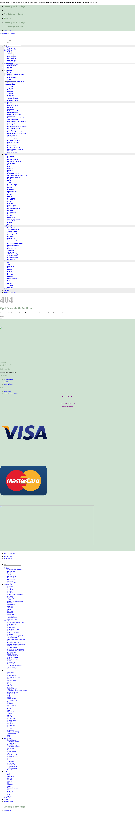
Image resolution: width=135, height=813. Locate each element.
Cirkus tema (10, 679)
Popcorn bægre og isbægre (15, 594)
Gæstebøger (10, 616)
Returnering (7, 382)
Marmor (9, 735)
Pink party (10, 703)
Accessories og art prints (14, 665)
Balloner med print (12, 659)
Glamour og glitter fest (13, 677)
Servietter (10, 596)
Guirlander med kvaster (14, 642)
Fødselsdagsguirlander (13, 632)
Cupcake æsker (11, 579)
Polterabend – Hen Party (14, 755)
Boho (9, 674)
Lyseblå (9, 779)
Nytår (9, 758)
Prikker (9, 702)
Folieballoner (11, 634)
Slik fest (9, 728)
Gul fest (9, 793)
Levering (6, 381)
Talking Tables (11, 733)
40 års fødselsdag (12, 768)
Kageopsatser (11, 581)
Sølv (8, 775)
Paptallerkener (11, 586)
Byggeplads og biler (13, 689)
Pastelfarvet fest (11, 675)
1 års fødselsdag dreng (13, 746)
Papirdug (10, 611)
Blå (8, 783)
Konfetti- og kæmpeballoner (15, 649)
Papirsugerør (11, 604)
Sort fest (9, 794)
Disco (9, 695)
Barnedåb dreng (12, 745)
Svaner (9, 715)
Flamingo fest (11, 725)
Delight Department (13, 722)
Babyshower (11, 750)
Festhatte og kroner (12, 646)
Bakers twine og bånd (13, 664)
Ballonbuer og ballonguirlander (16, 639)
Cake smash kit (11, 669)
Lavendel (10, 784)
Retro (9, 736)
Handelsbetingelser (8, 379)
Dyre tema (10, 687)
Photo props (10, 641)
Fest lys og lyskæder (13, 657)
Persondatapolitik (8, 384)
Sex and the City (12, 700)
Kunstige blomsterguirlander (15, 636)
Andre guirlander (12, 647)
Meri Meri (10, 717)
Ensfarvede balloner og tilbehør (16, 644)
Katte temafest (11, 705)
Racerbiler (10, 723)
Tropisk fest (10, 713)
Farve (5, 771)
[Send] (8, 42)
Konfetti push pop (12, 631)
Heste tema (10, 730)
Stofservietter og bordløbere (15, 601)
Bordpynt (10, 588)
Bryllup (6, 799)
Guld (8, 773)
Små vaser (10, 612)
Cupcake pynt (11, 571)
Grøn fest (10, 791)
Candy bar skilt (11, 583)
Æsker (9, 599)
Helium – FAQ (8, 556)
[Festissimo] (7, 33)
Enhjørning (10, 672)
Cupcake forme (11, 576)
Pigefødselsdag (11, 751)
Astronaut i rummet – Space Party (17, 690)
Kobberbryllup (11, 760)
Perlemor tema (11, 720)
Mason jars (10, 614)
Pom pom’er (11, 627)
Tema (5, 670)
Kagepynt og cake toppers (14, 569)
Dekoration (7, 621)
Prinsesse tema (11, 698)
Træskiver (10, 607)
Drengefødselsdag (12, 756)
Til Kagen (6, 568)
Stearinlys (10, 603)
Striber (9, 697)
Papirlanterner (11, 662)
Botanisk (9, 685)
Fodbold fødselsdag (13, 732)
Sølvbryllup (10, 761)
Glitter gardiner (11, 652)
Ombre (9, 708)
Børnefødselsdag (8, 801)
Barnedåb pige (11, 740)
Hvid (8, 789)
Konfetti (9, 626)
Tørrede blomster (12, 617)
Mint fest (9, 781)
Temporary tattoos (12, 655)
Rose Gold (10, 776)
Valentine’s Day (12, 743)
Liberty (9, 710)
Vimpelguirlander (12, 637)
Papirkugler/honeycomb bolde (16, 622)
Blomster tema (11, 680)
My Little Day (11, 712)
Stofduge (10, 606)
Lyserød (9, 778)
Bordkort (10, 593)
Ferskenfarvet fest (12, 788)
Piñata (9, 660)
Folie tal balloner (12, 624)
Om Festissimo (7, 391)
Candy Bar (10, 684)
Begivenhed (7, 738)
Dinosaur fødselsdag (13, 692)
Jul (8, 753)
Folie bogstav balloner (13, 629)
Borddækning (8, 584)
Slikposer (10, 589)
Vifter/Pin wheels (12, 667)
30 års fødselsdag (12, 766)
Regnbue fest (11, 693)
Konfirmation (7, 798)
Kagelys (9, 573)
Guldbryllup (10, 763)
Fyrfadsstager (11, 598)
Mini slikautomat (12, 619)
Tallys (9, 574)
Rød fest (9, 796)
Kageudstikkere (11, 578)
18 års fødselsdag (12, 765)
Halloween (10, 748)
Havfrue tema (11, 718)
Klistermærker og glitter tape (15, 650)
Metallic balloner (12, 654)
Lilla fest (9, 786)
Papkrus (9, 591)
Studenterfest (11, 770)
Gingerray (10, 707)
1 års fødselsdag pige (13, 741)
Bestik (9, 609)
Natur (9, 682)
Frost (8, 727)
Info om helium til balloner (11, 393)
